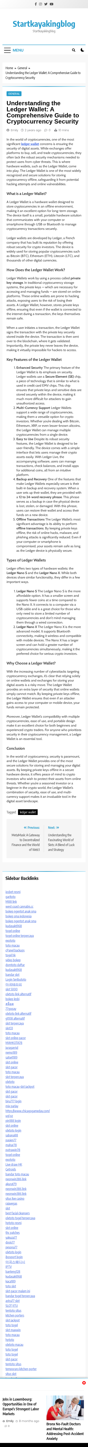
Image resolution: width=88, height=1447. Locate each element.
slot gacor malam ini (18, 1291)
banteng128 (13, 1272)
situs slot (11, 1374)
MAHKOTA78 (14, 1043)
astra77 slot (13, 1301)
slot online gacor (16, 1038)
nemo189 (11, 1052)
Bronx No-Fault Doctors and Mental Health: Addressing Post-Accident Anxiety (65, 1431)
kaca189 (11, 1281)
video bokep (13, 960)
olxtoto (10, 1082)
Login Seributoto (16, 979)
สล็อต (10, 1004)
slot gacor (12, 1067)
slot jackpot (27, 1087)
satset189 (11, 1057)
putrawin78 (13, 1150)
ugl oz (9, 1116)
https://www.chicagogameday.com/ (28, 1111)
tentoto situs (13, 1310)
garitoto (11, 897)
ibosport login (14, 1257)
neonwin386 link (16, 1179)
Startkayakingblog (44, 23)
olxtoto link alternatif (18, 994)
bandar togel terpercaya (20, 1296)
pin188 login (13, 1121)
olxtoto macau (14, 1345)
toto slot (11, 1286)
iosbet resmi (13, 892)
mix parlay (12, 1106)
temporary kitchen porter (21, 1369)
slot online (12, 1062)
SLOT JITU (12, 1306)
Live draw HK (14, 1164)
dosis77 (10, 1242)
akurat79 (11, 1184)
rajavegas (11, 1203)
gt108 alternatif (15, 1018)
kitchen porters (15, 1315)
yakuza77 (11, 1237)
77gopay (11, 1009)
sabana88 (12, 1135)
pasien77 (11, 1140)
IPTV (9, 1267)
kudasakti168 (14, 926)
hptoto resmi (13, 1223)
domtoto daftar (15, 965)
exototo (10, 941)
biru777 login (13, 1101)
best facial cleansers (18, 1213)
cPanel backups (15, 950)
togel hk (11, 955)
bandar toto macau (17, 1174)
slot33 (9, 1028)
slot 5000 (12, 989)
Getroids (11, 1169)
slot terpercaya (15, 1023)
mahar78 (11, 1145)
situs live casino (15, 1199)
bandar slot (12, 975)
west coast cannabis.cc (19, 906)
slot (8, 1208)
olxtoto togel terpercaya (20, 1218)
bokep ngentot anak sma (21, 911)
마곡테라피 (14, 984)
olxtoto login (13, 1130)
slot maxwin (13, 1330)
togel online (13, 931)
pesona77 (11, 1247)
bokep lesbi (12, 999)
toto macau (13, 945)
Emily (14, 130)
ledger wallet (28, 812)
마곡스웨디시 (15, 1262)
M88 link (11, 902)
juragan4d (12, 1048)
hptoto (10, 1340)
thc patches (13, 1233)
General (14, 94)
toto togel (12, 1325)
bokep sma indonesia (19, 916)
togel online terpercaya (20, 936)
